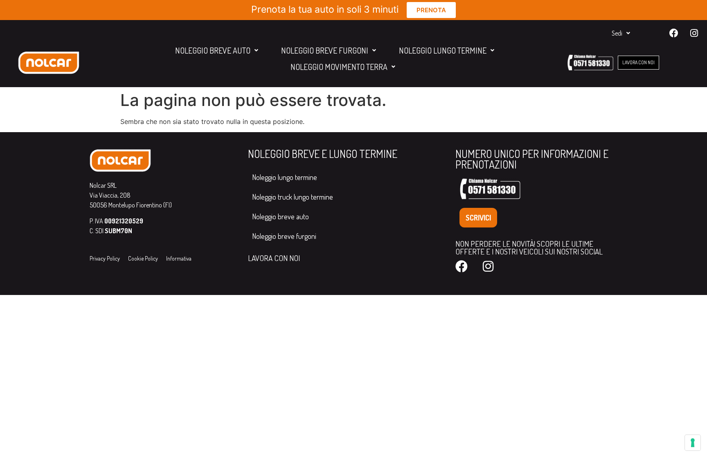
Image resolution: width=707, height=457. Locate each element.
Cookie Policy (143, 258)
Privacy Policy (105, 258)
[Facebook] (674, 33)
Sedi (617, 33)
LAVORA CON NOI (274, 258)
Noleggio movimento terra (338, 66)
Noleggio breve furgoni (324, 50)
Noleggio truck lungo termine (292, 196)
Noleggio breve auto (212, 50)
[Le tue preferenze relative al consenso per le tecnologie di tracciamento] (692, 442)
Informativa (178, 258)
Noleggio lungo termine (442, 50)
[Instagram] (694, 33)
